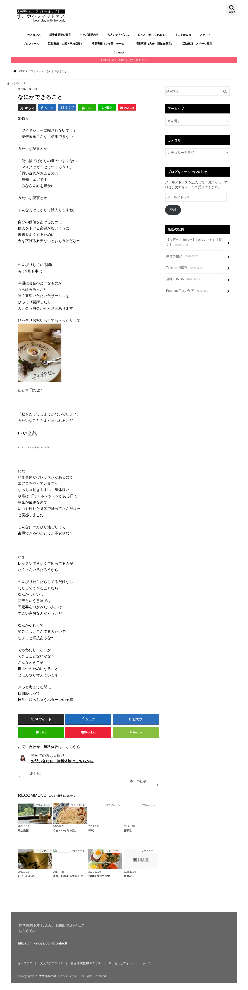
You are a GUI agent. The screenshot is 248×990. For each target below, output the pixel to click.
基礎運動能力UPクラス (86, 963)
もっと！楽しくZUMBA (152, 34)
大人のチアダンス (118, 34)
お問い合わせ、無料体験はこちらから (62, 761)
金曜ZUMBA (183, 279)
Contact (119, 52)
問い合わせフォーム (121, 963)
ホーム (146, 963)
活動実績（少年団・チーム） (109, 43)
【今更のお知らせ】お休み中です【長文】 (194, 242)
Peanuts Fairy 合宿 (188, 291)
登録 (173, 210)
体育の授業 (182, 256)
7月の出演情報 (184, 268)
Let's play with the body (41, 16)
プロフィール (31, 43)
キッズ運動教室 (89, 34)
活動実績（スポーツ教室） (198, 43)
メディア (205, 34)
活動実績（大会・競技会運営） (155, 43)
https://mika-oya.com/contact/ (42, 943)
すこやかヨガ (183, 34)
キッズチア (25, 963)
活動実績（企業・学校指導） (65, 43)
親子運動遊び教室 (60, 34)
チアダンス (34, 34)
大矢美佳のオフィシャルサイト (59, 976)
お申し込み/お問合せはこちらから (125, 60)
